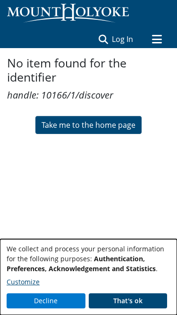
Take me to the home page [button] (88, 125)
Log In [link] (123, 39)
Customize (23, 281)
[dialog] (88, 277)
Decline (46, 300)
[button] (103, 39)
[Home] (68, 13)
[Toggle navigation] (156, 39)
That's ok (128, 300)
